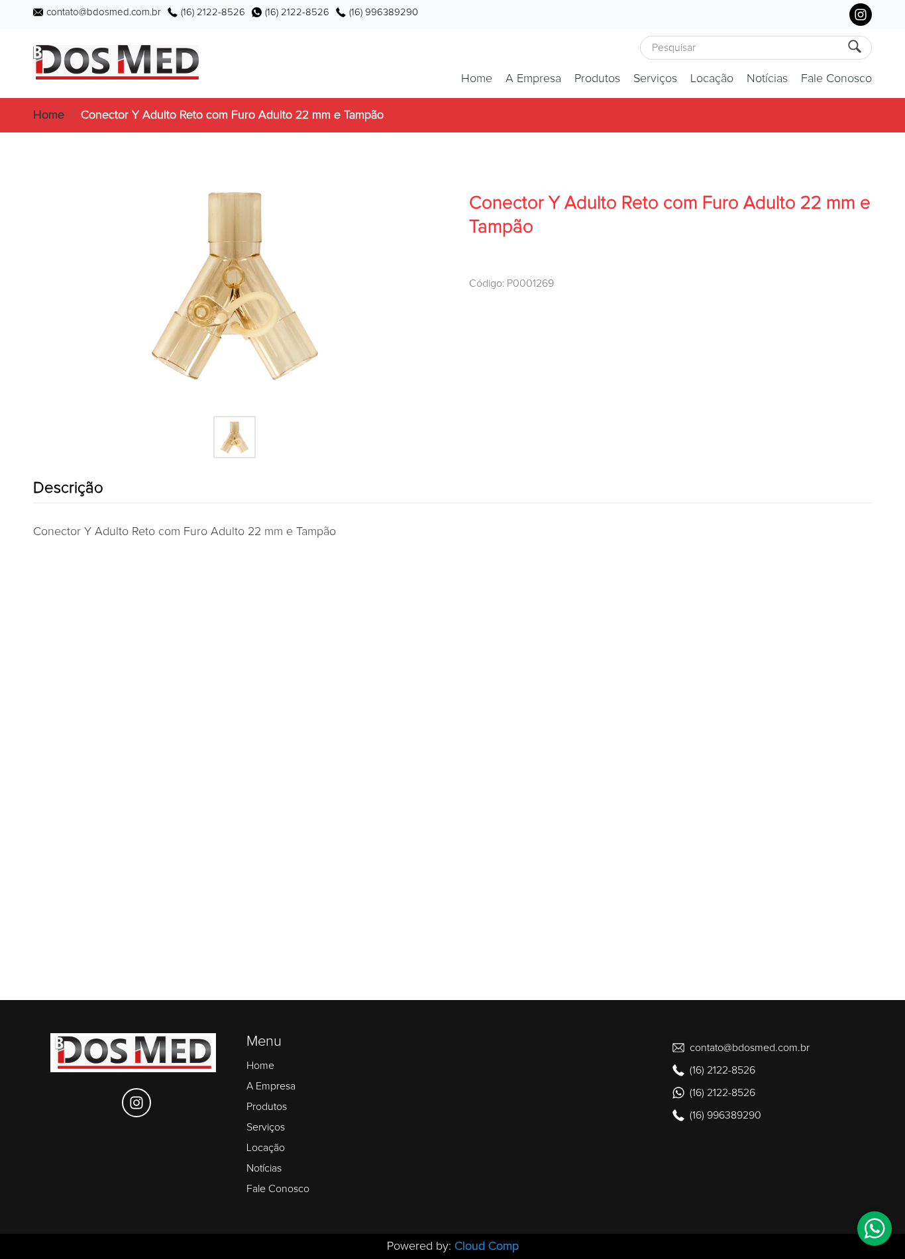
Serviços (655, 79)
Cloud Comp (486, 1246)
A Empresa (533, 79)
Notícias (767, 79)
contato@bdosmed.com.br (103, 12)
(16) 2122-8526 (213, 12)
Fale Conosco (836, 79)
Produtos (597, 79)
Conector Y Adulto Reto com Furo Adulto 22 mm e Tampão (232, 115)
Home (476, 79)
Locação (711, 79)
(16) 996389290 (383, 12)
